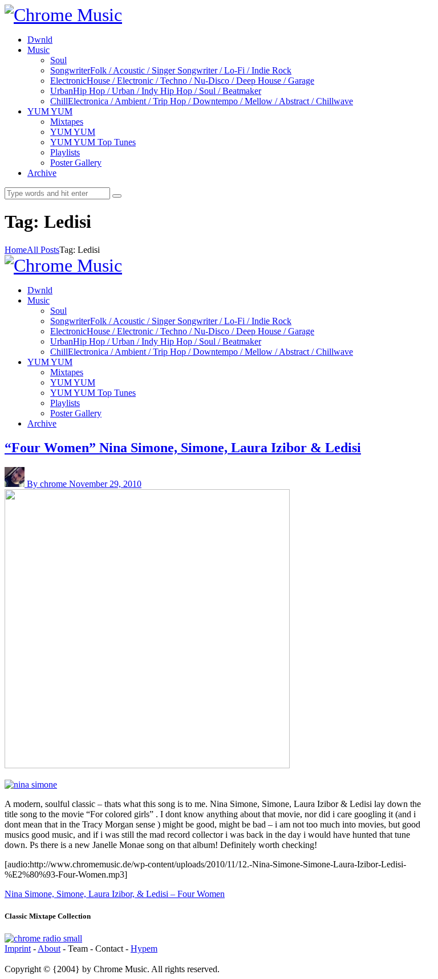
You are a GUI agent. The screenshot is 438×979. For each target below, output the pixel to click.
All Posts (43, 250)
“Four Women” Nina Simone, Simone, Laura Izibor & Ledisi (183, 447)
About (49, 948)
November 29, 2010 (105, 484)
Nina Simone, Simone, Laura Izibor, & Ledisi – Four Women (115, 894)
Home (16, 250)
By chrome (48, 484)
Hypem (144, 948)
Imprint (18, 948)
